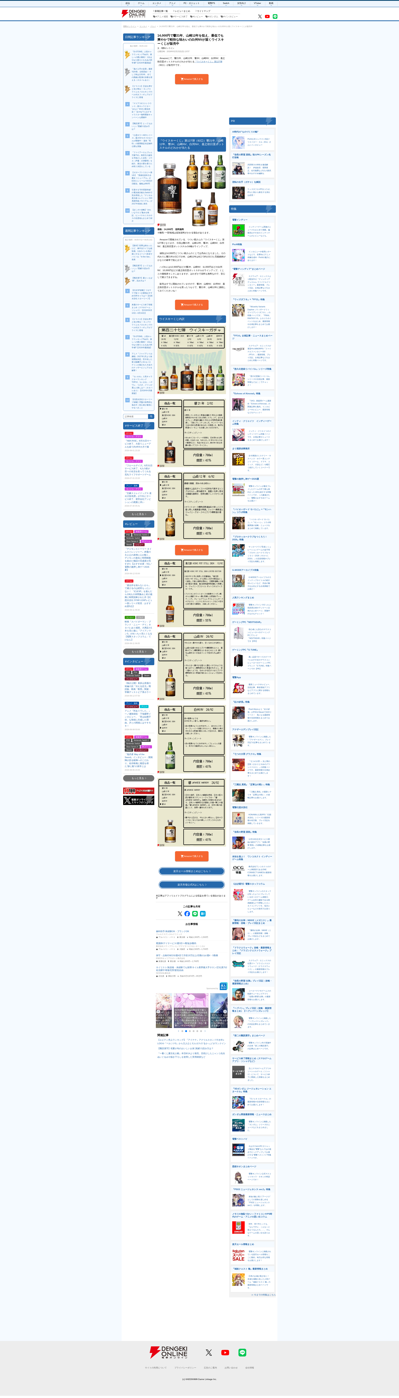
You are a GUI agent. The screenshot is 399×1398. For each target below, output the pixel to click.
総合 (128, 3)
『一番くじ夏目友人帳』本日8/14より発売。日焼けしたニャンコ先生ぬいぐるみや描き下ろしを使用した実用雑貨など (191, 1055)
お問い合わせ (231, 1367)
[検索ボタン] (151, 416)
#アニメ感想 (162, 16)
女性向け (241, 3)
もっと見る (138, 514)
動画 (271, 3)
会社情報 (249, 1367)
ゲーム (141, 3)
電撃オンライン (129, 26)
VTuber (257, 3)
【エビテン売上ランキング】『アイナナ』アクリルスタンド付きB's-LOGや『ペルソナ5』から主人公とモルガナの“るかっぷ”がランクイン (191, 1041)
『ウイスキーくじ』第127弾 (208, 61)
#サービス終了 (180, 16)
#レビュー (198, 16)
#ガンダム (213, 16)
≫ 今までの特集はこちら (263, 1295)
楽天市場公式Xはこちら (191, 884)
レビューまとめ (182, 11)
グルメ (153, 26)
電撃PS (211, 3)
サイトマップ (203, 11)
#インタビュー (231, 16)
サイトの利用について (156, 1367)
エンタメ (156, 3)
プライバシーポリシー (185, 1367)
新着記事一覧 (161, 11)
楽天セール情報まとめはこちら (190, 871)
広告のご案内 (210, 1367)
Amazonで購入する (193, 79)
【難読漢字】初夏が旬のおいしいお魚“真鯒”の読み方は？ (185, 1048)
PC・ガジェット (192, 3)
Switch (226, 3)
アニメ (172, 3)
